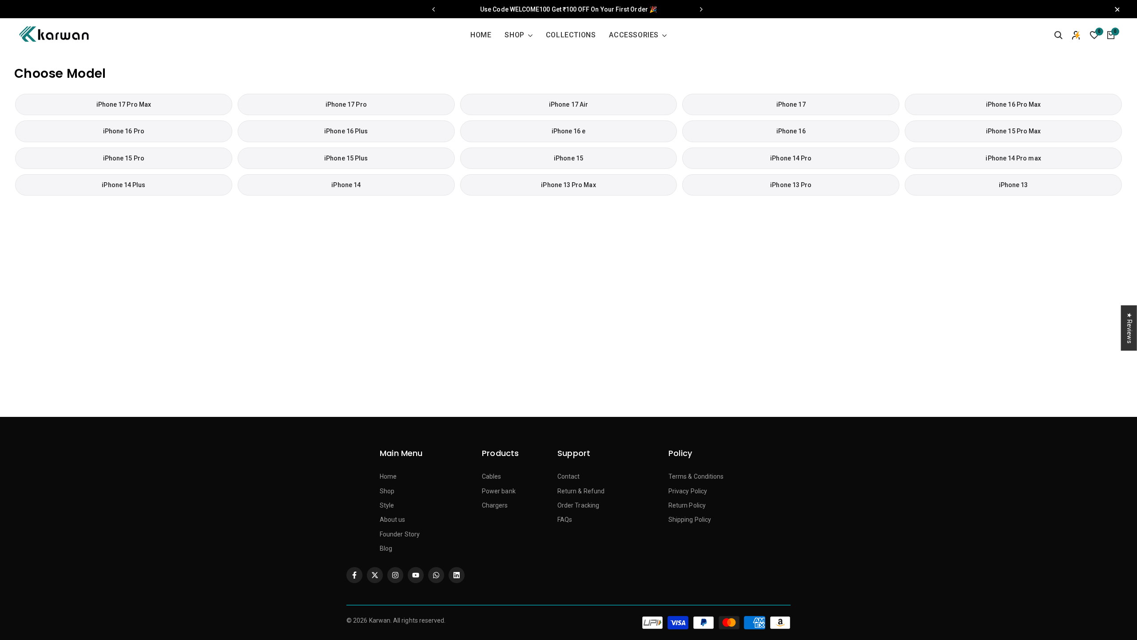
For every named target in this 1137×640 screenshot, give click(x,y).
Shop (387, 491)
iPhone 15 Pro (123, 158)
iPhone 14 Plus (123, 184)
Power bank (499, 491)
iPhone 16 (791, 131)
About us (393, 519)
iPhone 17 (791, 104)
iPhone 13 (1013, 184)
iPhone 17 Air (568, 104)
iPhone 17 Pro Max (123, 104)
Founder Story (400, 534)
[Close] (1114, 9)
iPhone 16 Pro (123, 131)
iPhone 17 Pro (346, 104)
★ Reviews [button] (1129, 328)
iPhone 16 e (569, 131)
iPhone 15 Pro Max (1013, 131)
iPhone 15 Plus (346, 158)
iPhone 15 (568, 158)
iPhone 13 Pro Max (568, 184)
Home (388, 476)
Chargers (495, 505)
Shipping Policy (689, 519)
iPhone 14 (346, 184)
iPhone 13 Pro (790, 184)
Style (387, 505)
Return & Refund (580, 491)
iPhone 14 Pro (790, 158)
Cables (491, 476)
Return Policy (687, 505)
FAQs (564, 519)
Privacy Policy (687, 491)
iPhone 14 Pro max (1013, 158)
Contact (568, 476)
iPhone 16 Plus (346, 131)
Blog (386, 548)
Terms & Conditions (696, 476)
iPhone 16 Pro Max (1013, 104)
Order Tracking (578, 505)
